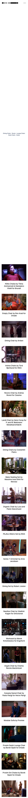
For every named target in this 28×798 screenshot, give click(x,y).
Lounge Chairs (20, 133)
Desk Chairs (11, 135)
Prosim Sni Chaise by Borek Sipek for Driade (14, 774)
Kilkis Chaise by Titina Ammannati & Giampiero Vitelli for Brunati (14, 286)
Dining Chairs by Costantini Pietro (14, 451)
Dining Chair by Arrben (14, 340)
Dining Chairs (7, 133)
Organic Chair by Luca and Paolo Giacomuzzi (14, 508)
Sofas (18, 135)
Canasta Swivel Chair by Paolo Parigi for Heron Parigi (14, 694)
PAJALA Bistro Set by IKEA (14, 534)
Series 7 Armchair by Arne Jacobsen (14, 560)
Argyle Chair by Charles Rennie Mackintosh (14, 667)
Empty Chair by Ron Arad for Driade (14, 314)
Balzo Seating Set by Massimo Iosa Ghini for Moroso (14, 479)
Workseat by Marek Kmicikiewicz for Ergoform (14, 639)
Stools (14, 133)
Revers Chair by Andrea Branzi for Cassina (14, 394)
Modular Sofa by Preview (14, 720)
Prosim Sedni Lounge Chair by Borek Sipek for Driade (14, 746)
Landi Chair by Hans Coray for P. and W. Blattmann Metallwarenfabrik (14, 422)
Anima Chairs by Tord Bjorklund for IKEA (14, 366)
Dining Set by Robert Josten (14, 586)
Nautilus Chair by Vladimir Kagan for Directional (14, 612)
